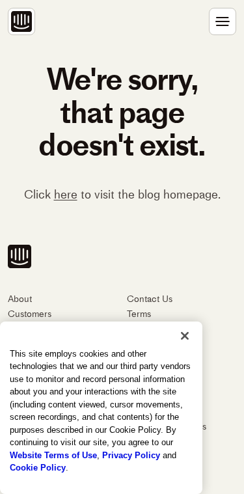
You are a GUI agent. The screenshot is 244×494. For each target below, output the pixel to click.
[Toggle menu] (222, 21)
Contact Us (149, 299)
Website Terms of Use (53, 455)
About (20, 299)
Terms (139, 314)
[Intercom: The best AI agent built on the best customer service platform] (21, 21)
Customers (29, 314)
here (65, 194)
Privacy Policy (131, 455)
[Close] (184, 336)
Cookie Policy (38, 468)
